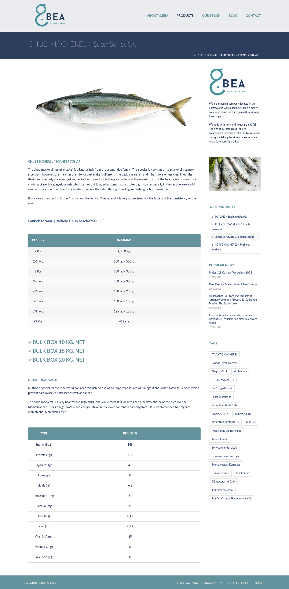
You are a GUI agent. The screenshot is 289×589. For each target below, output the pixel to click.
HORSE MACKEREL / (231, 247)
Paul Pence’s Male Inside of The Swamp (233, 284)
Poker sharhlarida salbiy (225, 405)
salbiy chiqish (243, 414)
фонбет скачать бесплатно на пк (232, 498)
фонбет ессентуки (222, 490)
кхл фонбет (242, 473)
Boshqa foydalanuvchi (224, 363)
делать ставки (220, 473)
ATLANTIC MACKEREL (224, 354)
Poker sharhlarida (221, 397)
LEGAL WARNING (187, 583)
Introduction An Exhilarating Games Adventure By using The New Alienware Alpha (233, 319)
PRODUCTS (185, 15)
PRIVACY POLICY (213, 583)
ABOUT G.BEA (157, 15)
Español (258, 583)
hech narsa (240, 371)
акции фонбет (220, 439)
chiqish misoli (219, 371)
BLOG (233, 15)
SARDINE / (231, 217)
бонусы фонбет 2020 (224, 448)
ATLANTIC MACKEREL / (232, 227)
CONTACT (253, 15)
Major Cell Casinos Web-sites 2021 (230, 272)
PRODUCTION (220, 414)
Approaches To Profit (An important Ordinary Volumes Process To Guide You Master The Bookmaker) (233, 300)
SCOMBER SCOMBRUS (225, 422)
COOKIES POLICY (238, 583)
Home (193, 55)
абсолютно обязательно (226, 431)
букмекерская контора (225, 456)
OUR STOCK (211, 15)
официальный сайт (223, 481)
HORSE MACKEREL (223, 380)
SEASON (250, 422)
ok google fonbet (222, 388)
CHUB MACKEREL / (234, 237)
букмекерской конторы (226, 464)
